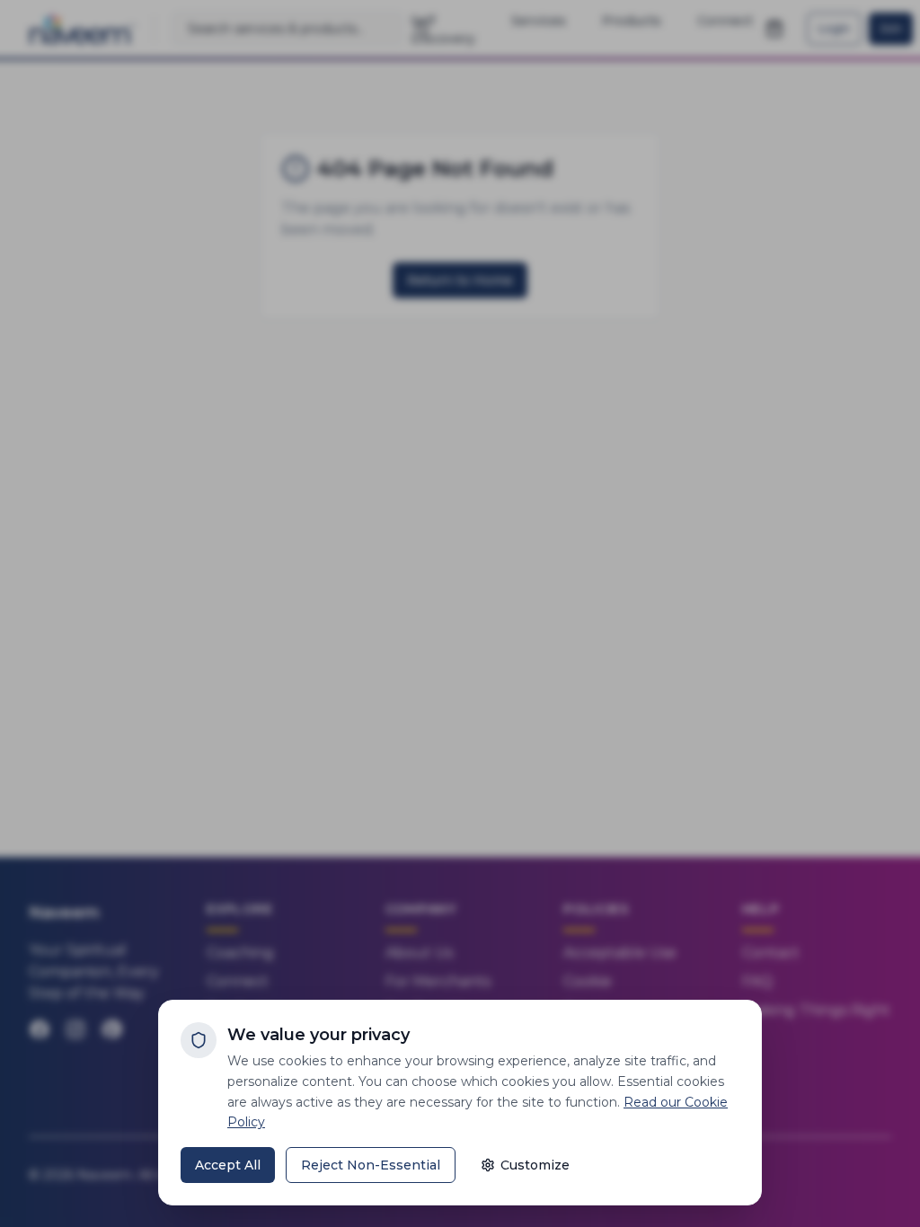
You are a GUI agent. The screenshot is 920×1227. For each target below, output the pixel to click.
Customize (535, 1165)
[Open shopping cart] (774, 29)
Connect (238, 981)
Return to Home (460, 280)
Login (834, 28)
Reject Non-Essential (370, 1165)
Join (891, 28)
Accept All (228, 1165)
